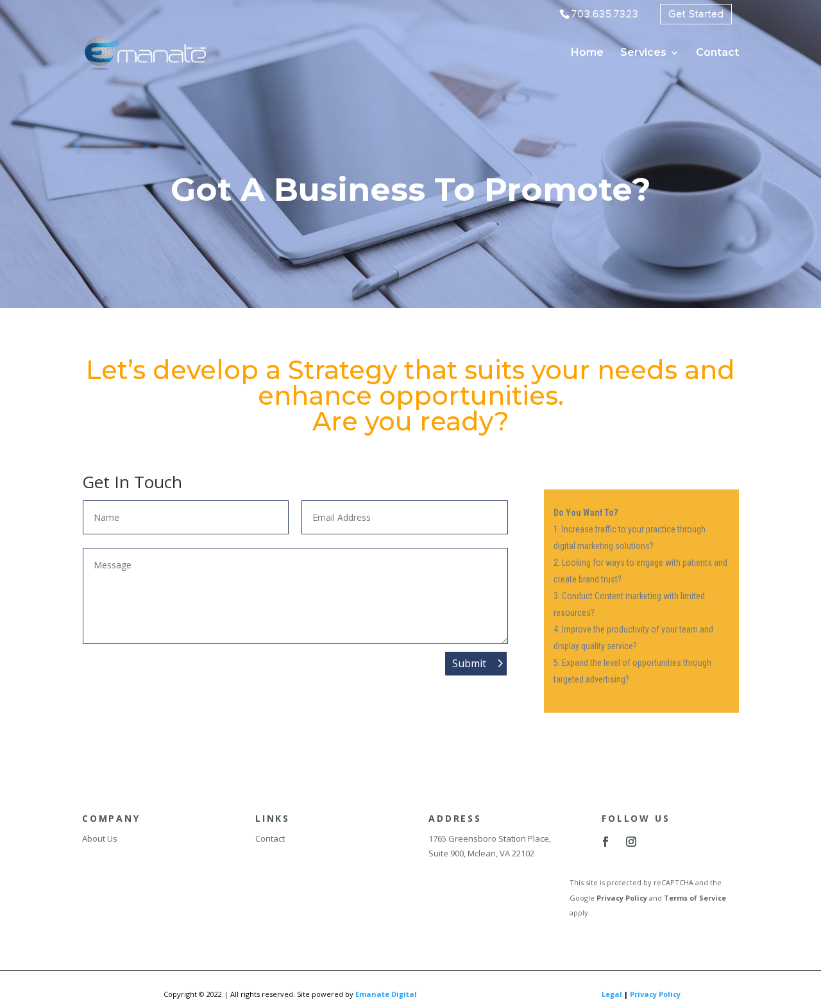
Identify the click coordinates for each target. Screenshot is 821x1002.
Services (643, 53)
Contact (717, 53)
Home (587, 53)
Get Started (696, 14)
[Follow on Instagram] (631, 841)
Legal (612, 994)
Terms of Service (695, 898)
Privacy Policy (622, 898)
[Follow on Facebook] (605, 841)
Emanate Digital (386, 994)
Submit (469, 663)
